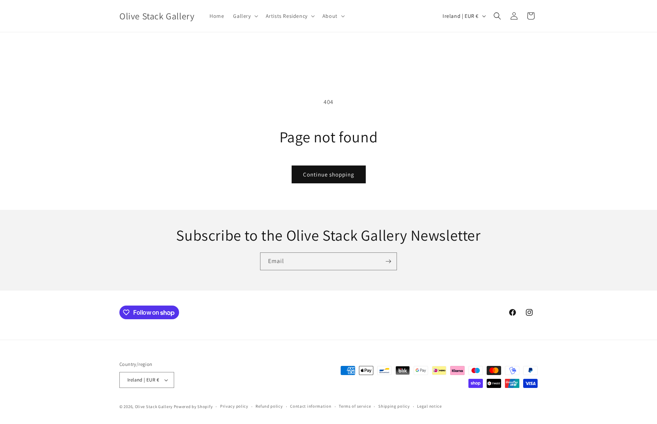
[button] (245, 16)
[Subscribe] (388, 261)
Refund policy (269, 406)
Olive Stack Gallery (154, 406)
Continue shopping (328, 174)
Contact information (310, 406)
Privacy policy (234, 406)
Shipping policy (394, 406)
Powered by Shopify (193, 406)
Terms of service (355, 406)
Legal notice (429, 406)
